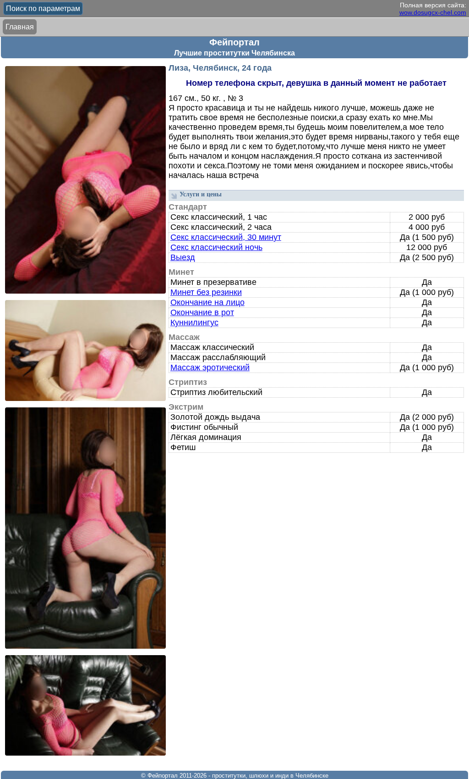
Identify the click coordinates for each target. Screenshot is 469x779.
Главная (19, 27)
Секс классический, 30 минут (225, 237)
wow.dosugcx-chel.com (432, 12)
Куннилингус (194, 322)
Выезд (182, 257)
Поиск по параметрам (43, 8)
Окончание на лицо (207, 302)
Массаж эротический (210, 367)
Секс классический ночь (216, 247)
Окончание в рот (202, 312)
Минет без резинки (206, 292)
